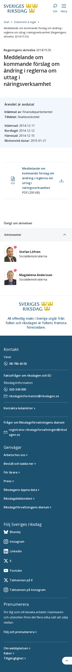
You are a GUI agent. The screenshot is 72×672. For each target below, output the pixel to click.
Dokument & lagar (25, 22)
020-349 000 (17, 389)
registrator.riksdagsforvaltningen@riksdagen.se (38, 432)
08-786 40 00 (18, 364)
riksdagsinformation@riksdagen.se (34, 396)
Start (6, 22)
